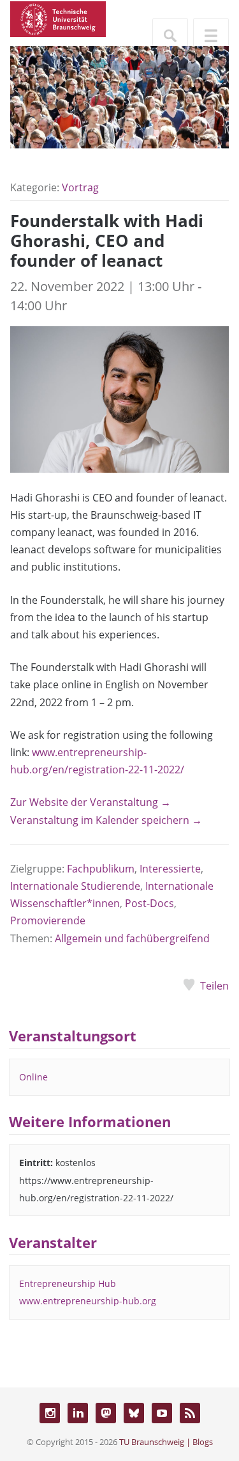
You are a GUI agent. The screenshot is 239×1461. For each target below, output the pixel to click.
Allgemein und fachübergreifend (132, 938)
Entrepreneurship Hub (67, 1283)
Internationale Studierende (75, 886)
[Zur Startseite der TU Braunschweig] (58, 18)
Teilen (214, 986)
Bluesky (134, 1413)
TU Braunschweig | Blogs (166, 1442)
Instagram (50, 1413)
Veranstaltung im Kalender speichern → (106, 820)
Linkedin (78, 1413)
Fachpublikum (100, 869)
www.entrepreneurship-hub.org (87, 1301)
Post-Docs (149, 903)
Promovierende (47, 920)
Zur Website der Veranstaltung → (90, 802)
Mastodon (106, 1413)
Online (33, 1077)
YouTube (162, 1413)
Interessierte (170, 869)
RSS (190, 1413)
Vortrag (80, 187)
